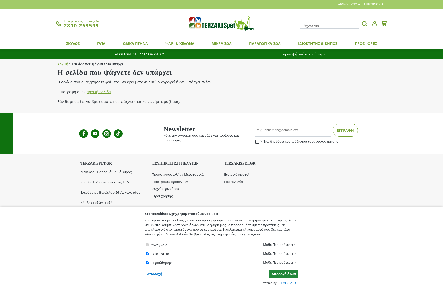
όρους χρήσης (327, 141)
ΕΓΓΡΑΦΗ (345, 130)
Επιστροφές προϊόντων (170, 181)
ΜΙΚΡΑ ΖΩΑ (222, 43)
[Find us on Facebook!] (83, 133)
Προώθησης (162, 262)
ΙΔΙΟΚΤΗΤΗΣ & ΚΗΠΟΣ (317, 43)
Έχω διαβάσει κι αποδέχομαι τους (300, 141)
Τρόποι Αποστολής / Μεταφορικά (178, 174)
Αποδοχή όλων (283, 274)
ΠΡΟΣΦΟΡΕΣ (366, 43)
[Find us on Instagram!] (106, 133)
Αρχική (62, 64)
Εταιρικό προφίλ (347, 4)
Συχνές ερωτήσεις (165, 188)
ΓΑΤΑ (101, 43)
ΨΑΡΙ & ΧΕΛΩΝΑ (179, 43)
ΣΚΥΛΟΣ (73, 43)
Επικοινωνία (374, 4)
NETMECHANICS (287, 283)
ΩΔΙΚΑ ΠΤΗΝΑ (135, 43)
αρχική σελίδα (99, 91)
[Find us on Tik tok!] (118, 133)
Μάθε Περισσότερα (278, 244)
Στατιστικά (161, 253)
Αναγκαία (160, 244)
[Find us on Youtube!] (95, 133)
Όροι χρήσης (162, 196)
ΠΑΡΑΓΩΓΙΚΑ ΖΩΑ (265, 43)
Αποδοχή (154, 274)
